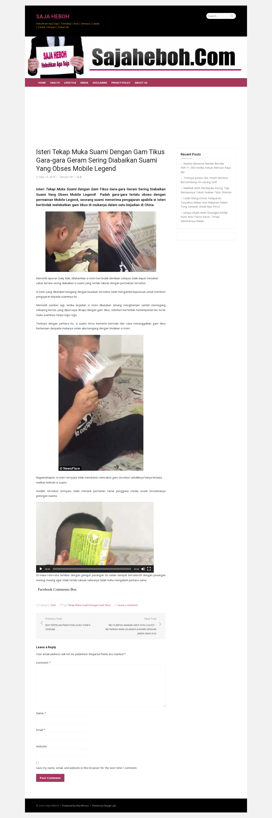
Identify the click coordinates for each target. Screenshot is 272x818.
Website (41, 746)
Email (40, 730)
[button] (95, 537)
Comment (43, 662)
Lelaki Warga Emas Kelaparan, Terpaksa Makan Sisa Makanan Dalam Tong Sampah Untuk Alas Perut (204, 202)
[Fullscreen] (149, 569)
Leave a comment (127, 605)
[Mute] (143, 569)
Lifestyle (70, 82)
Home (42, 82)
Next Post (130, 626)
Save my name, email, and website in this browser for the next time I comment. (86, 768)
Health (55, 82)
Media (84, 82)
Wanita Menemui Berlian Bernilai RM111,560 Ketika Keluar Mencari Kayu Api (206, 168)
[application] (95, 537)
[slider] (92, 569)
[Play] (41, 569)
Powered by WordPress (75, 805)
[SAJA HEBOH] (136, 57)
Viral (53, 605)
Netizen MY (66, 177)
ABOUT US (141, 82)
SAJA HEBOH (52, 16)
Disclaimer (100, 82)
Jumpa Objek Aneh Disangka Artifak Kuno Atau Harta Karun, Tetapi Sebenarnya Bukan (204, 217)
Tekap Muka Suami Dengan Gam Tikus (89, 605)
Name (41, 713)
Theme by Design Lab (104, 805)
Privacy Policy (120, 82)
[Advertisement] (136, 114)
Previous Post (67, 624)
